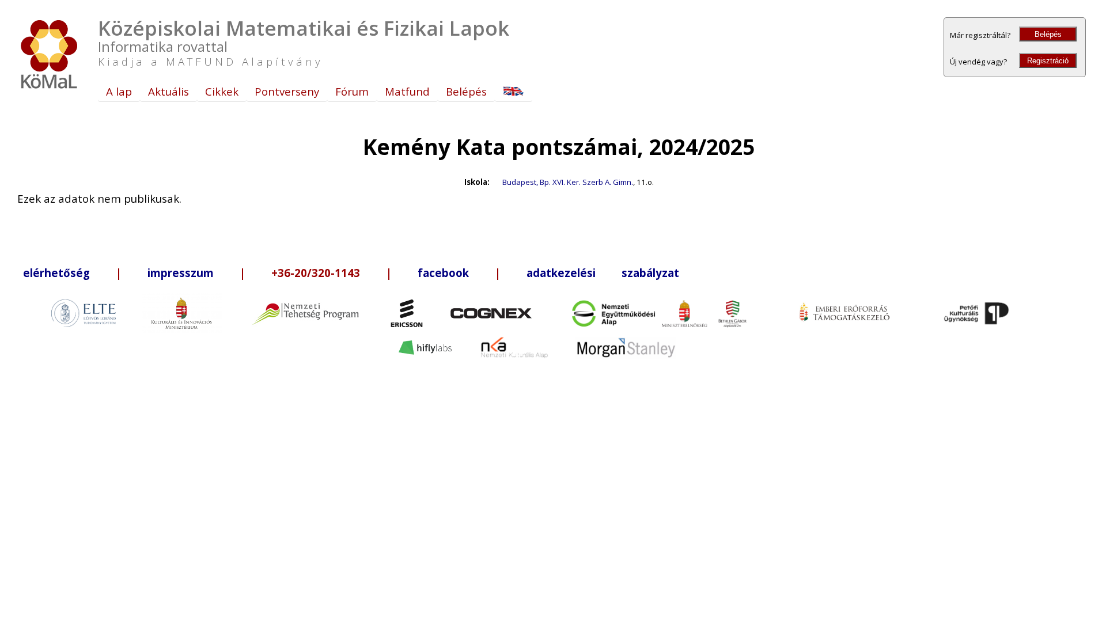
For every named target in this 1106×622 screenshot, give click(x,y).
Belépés (1048, 34)
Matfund (407, 91)
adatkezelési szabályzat (603, 273)
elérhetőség (56, 273)
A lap (119, 91)
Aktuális (168, 91)
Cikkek (221, 91)
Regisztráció (1048, 60)
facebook (443, 273)
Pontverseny (287, 91)
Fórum (352, 91)
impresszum (180, 273)
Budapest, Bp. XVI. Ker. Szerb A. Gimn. (567, 182)
